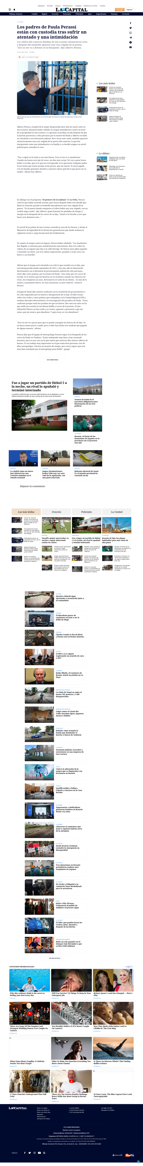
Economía (67, 14)
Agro (90, 14)
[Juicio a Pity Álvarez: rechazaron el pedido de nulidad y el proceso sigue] (55, 907)
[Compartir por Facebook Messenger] (130, 42)
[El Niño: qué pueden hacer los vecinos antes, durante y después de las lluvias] (55, 926)
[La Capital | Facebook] (25, 1153)
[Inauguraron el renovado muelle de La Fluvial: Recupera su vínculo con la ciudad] (116, 568)
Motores (50, 5)
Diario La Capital (42, 1108)
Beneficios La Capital (90, 5)
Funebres (78, 5)
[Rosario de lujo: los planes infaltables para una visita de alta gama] (111, 159)
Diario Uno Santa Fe (43, 1110)
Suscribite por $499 (120, 9)
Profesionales (68, 5)
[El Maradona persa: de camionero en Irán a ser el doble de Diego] (111, 109)
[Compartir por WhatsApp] (130, 33)
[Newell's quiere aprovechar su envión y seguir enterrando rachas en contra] (56, 531)
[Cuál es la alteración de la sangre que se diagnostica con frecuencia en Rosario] (55, 772)
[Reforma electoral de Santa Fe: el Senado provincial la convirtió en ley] (87, 465)
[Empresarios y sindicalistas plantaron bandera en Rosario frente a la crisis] (55, 811)
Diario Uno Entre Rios (43, 1112)
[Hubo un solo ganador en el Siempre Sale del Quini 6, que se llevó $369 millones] (55, 945)
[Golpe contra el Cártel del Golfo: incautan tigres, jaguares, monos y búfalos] (55, 715)
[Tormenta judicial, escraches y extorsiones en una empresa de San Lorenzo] (55, 753)
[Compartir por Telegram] (130, 38)
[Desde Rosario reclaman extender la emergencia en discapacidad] (55, 849)
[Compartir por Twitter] (130, 28)
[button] (10, 9)
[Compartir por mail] (130, 47)
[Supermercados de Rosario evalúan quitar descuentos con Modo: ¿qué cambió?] (111, 119)
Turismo (102, 5)
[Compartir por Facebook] (130, 23)
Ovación (55, 14)
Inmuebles (41, 5)
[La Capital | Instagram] (34, 1153)
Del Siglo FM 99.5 (106, 1108)
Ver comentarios (52, 360)
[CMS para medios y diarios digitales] (117, 1155)
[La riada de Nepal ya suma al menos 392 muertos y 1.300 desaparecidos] (55, 695)
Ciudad (34, 14)
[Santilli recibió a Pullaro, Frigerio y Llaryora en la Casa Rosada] (55, 791)
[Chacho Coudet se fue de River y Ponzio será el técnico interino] (55, 638)
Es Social (125, 14)
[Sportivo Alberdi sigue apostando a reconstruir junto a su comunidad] (55, 599)
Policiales (79, 14)
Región (44, 14)
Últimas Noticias (15, 14)
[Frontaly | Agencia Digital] (128, 1155)
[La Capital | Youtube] (39, 1153)
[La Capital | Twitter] (30, 1153)
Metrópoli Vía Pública (43, 1118)
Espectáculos (101, 14)
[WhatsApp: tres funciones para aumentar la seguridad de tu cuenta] (111, 168)
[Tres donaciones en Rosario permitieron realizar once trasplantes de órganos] (55, 868)
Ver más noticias (54, 958)
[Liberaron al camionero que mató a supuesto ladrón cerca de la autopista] (55, 830)
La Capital (20, 21)
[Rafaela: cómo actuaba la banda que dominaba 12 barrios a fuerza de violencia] (86, 549)
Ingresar (129, 9)
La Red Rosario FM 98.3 (76, 1110)
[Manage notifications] (138, 1161)
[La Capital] (71, 10)
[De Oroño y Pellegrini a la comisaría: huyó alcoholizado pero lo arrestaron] (55, 887)
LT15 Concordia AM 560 (76, 1112)
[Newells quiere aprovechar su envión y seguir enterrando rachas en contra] (56, 549)
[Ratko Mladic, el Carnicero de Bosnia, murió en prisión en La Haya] (55, 676)
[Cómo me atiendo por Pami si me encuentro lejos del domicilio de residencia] (111, 177)
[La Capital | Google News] (44, 1153)
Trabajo (58, 5)
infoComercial (41, 1116)
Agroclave (40, 1114)
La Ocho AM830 (74, 1108)
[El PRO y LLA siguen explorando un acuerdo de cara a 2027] (55, 657)
